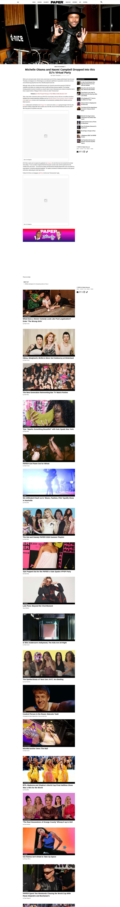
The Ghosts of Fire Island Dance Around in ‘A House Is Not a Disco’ (89, 109)
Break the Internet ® (60, 66)
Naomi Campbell (69, 98)
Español (85, 2)
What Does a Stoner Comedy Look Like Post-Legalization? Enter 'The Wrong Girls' (47, 320)
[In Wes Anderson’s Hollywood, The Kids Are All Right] (49, 626)
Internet (75, 2)
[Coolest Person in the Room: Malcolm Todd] (49, 698)
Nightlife (68, 2)
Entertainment (27, 316)
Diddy (24, 100)
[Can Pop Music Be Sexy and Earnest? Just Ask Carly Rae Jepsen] (78, 141)
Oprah (29, 100)
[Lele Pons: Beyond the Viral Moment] (49, 590)
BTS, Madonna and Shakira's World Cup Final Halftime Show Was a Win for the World (48, 786)
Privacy (88, 148)
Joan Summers (27, 681)
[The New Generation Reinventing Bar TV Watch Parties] (49, 376)
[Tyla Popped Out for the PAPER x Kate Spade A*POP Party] (49, 555)
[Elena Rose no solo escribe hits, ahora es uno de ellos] (78, 89)
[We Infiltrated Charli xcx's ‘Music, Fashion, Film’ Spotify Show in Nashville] (49, 482)
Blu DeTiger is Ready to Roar (88, 130)
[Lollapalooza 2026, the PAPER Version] (78, 136)
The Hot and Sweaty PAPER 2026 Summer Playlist (43, 537)
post (57, 104)
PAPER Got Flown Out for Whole (36, 464)
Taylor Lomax (27, 323)
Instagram (49, 163)
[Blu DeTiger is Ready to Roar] (78, 132)
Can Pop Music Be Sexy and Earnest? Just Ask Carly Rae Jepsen (88, 141)
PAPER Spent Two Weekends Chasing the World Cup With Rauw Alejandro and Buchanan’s (47, 894)
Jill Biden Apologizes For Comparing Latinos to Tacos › (37, 283)
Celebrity (46, 2)
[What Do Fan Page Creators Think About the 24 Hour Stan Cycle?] (78, 117)
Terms (91, 148)
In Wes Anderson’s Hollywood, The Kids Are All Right (45, 643)
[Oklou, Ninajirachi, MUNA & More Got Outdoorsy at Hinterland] (49, 342)
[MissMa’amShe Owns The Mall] (49, 732)
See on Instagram (28, 159)
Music (34, 2)
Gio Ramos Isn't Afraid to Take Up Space (39, 857)
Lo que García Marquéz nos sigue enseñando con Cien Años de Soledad (88, 84)
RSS (85, 148)
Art (80, 2)
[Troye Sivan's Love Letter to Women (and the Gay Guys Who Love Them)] (78, 93)
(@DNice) (41, 173)
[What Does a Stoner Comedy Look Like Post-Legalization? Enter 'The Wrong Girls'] (49, 303)
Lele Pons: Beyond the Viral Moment (38, 606)
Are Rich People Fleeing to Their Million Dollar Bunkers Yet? (51, 93)
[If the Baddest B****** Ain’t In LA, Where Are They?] (78, 99)
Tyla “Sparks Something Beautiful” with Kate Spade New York (48, 429)
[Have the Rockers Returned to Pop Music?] (78, 127)
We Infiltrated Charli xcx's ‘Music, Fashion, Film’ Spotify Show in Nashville (48, 499)
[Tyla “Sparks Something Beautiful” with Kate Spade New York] (49, 413)
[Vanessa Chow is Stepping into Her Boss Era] (78, 104)
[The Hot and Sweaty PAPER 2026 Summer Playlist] (49, 521)
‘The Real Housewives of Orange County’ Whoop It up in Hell (48, 822)
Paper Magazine (27, 898)
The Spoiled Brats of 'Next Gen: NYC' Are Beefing (43, 679)
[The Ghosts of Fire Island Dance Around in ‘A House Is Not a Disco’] (78, 108)
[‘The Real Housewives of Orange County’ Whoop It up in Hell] (49, 806)
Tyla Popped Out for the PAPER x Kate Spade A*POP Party (47, 572)
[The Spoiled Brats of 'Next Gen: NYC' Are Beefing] (49, 663)
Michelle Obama (52, 98)
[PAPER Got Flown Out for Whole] (49, 447)
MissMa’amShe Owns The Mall (35, 748)
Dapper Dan (44, 104)
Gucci (24, 104)
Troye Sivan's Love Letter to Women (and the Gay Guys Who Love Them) (89, 94)
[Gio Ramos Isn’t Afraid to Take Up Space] (49, 840)
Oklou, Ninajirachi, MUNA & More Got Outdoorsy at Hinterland (48, 358)
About (78, 148)
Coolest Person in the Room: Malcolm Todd (40, 714)
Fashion (40, 2)
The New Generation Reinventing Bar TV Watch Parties (45, 392)
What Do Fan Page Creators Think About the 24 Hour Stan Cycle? (88, 117)
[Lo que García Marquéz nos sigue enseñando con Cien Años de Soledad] (78, 83)
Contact (82, 148)
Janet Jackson (60, 98)
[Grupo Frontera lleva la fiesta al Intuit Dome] (78, 122)
